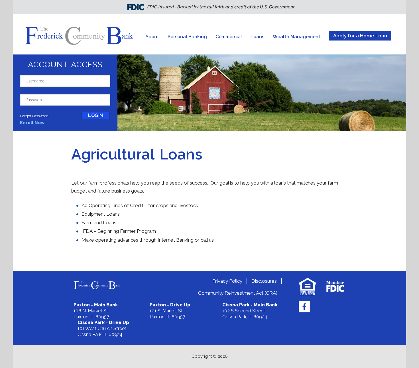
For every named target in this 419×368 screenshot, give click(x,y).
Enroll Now (32, 122)
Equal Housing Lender (308, 286)
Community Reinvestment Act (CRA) (237, 293)
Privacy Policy (227, 281)
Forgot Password (34, 116)
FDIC (335, 286)
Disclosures (264, 281)
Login (95, 115)
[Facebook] (304, 306)
